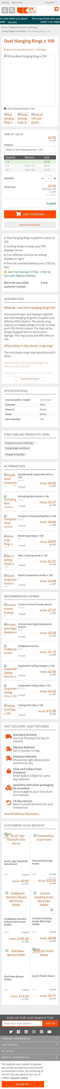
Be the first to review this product (19, 49)
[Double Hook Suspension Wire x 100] (10, 479)
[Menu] (5, 10)
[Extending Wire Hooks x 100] (10, 501)
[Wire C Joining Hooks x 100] (10, 560)
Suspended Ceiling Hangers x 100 (36, 665)
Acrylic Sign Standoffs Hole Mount (16, 863)
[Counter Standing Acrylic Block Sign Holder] (44, 902)
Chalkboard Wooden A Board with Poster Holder (15, 921)
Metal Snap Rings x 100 (30, 535)
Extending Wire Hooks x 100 (33, 496)
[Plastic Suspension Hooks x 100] (10, 580)
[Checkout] (56, 9)
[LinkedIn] (26, 1032)
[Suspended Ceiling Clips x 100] (10, 690)
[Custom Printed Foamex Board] (10, 609)
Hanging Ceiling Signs (15, 454)
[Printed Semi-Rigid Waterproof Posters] (10, 629)
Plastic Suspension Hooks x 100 (35, 575)
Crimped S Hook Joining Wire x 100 (37, 516)
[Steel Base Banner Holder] (16, 959)
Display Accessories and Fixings (23, 27)
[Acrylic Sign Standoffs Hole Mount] (16, 844)
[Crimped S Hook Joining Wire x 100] (10, 521)
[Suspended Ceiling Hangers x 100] (10, 670)
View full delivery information (21, 814)
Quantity (9, 178)
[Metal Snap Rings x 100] (10, 540)
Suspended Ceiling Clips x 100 (34, 685)
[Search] (12, 10)
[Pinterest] (42, 1032)
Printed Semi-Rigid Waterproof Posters (35, 625)
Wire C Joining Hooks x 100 (32, 555)
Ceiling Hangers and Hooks (14, 31)
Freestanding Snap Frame (42, 862)
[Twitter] (11, 1032)
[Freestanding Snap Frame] (44, 844)
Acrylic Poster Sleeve (43, 975)
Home (5, 27)
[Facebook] (18, 1032)
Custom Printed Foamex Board (35, 604)
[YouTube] (49, 1032)
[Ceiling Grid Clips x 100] (10, 710)
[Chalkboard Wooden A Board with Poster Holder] (16, 902)
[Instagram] (34, 1032)
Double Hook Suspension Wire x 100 (35, 476)
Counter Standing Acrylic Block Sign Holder (42, 921)
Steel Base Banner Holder (14, 978)
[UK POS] (26, 10)
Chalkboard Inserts (28, 646)
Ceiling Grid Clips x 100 (30, 705)
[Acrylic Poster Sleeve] (44, 959)
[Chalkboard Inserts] (10, 651)
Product (8, 144)
